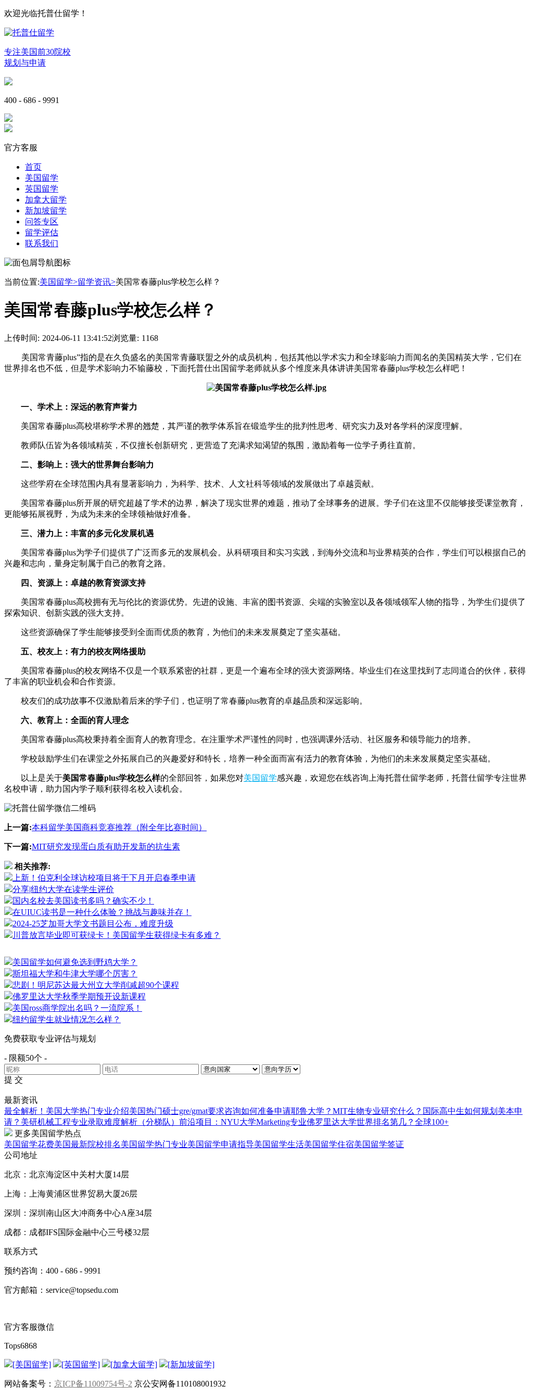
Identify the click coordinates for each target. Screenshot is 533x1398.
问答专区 (41, 221)
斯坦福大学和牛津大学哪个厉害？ (74, 973)
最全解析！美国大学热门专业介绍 (66, 1111)
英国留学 (41, 188)
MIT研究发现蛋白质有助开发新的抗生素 (106, 846)
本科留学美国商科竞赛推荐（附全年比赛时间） (119, 827)
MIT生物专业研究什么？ (378, 1111)
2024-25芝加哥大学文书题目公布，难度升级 (92, 923)
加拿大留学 (46, 199)
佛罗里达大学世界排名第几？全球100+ (378, 1121)
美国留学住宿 (329, 1144)
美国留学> (59, 281)
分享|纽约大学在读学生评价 (63, 889)
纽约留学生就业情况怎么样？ (66, 1019)
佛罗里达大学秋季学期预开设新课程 (79, 996)
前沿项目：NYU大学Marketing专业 (243, 1121)
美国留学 (41, 177)
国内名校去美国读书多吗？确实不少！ (83, 900)
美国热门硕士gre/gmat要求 (176, 1111)
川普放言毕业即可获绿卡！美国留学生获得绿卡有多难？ (116, 935)
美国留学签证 (379, 1144)
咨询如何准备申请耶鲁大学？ (278, 1111)
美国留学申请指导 (220, 1144)
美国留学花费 (29, 1144)
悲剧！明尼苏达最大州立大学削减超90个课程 (95, 985)
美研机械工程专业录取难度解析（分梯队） (100, 1121)
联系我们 (41, 243)
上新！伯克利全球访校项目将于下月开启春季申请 (104, 877)
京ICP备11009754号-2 (93, 1383)
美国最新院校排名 (87, 1144)
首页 (33, 166)
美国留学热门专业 (154, 1144)
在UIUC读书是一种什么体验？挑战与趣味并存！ (102, 912)
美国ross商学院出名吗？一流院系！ (77, 1007)
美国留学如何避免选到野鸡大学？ (74, 962)
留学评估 (41, 232)
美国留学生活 (279, 1144)
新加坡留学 (46, 210)
